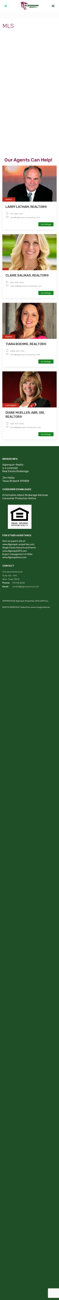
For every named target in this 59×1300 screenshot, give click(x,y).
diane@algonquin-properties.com (25, 427)
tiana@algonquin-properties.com (25, 355)
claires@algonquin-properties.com (26, 286)
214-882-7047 (16, 214)
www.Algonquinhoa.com (14, 557)
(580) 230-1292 (17, 351)
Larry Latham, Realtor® (26, 207)
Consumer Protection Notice (19, 498)
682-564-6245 (17, 282)
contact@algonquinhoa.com (25, 586)
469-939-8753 (17, 424)
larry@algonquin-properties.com (25, 217)
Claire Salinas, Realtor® (27, 275)
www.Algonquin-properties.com (18, 544)
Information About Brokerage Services (25, 495)
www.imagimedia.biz (40, 607)
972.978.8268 (18, 583)
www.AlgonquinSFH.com (14, 551)
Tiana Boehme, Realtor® (26, 344)
